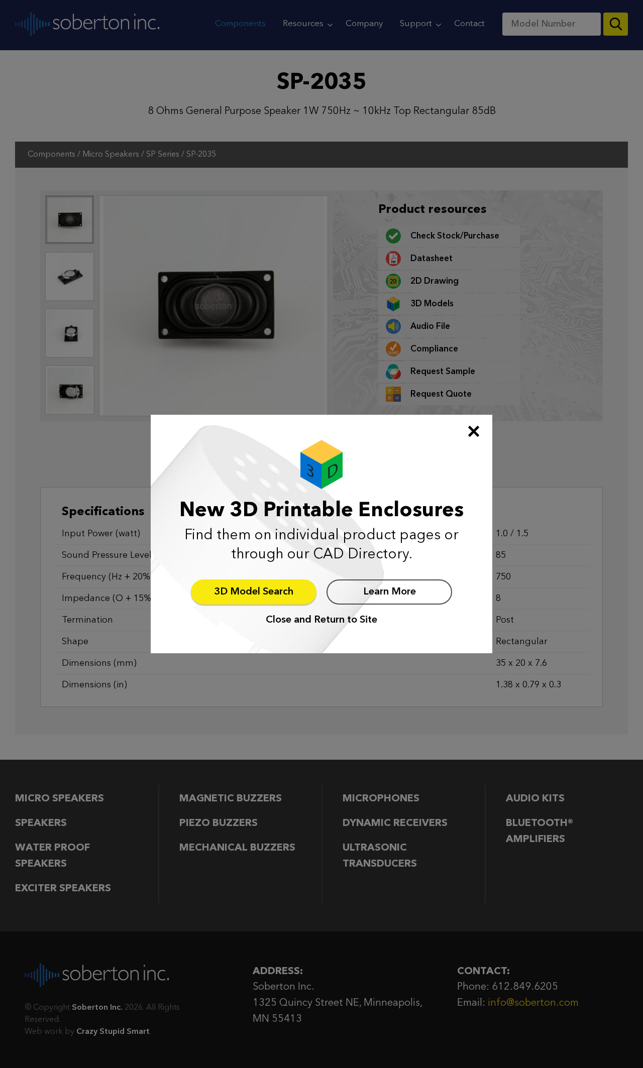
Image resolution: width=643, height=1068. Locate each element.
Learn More (389, 592)
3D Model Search (253, 592)
